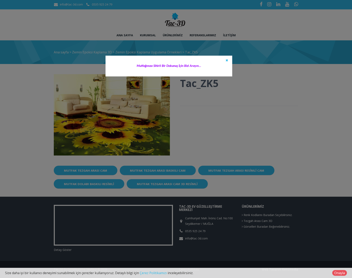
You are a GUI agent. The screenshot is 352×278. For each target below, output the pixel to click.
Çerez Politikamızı (153, 273)
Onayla (339, 273)
